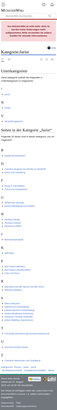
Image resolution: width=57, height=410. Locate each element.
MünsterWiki (12, 10)
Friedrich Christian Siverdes (19, 316)
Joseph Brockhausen (15, 155)
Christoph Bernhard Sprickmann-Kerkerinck (27, 333)
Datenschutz (7, 402)
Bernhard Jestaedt (14, 239)
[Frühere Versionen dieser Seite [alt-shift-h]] (46, 59)
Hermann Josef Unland (16, 347)
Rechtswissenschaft (12, 370)
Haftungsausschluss (26, 406)
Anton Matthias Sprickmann (19, 319)
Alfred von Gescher (14, 202)
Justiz (26, 366)
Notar (8, 107)
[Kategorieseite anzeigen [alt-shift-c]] (2, 59)
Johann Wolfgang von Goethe (20, 205)
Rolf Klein (9, 253)
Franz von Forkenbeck (16, 189)
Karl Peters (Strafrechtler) (18, 269)
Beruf (51, 370)
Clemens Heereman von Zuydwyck (22, 360)
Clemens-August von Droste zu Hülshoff (25, 168)
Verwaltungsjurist (14, 121)
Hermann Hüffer (13, 225)
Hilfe (53, 47)
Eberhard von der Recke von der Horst (24, 286)
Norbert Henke (12, 219)
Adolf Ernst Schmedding (17, 306)
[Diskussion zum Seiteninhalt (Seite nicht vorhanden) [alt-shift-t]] (9, 59)
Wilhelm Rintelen (13, 289)
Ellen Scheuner (12, 303)
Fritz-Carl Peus (12, 273)
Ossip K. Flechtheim (15, 185)
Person (17, 366)
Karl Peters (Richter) (15, 266)
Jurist (7, 94)
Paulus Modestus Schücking (19, 313)
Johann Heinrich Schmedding (19, 310)
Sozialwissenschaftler (35, 370)
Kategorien (6, 366)
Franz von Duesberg (15, 172)
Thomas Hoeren (13, 222)
